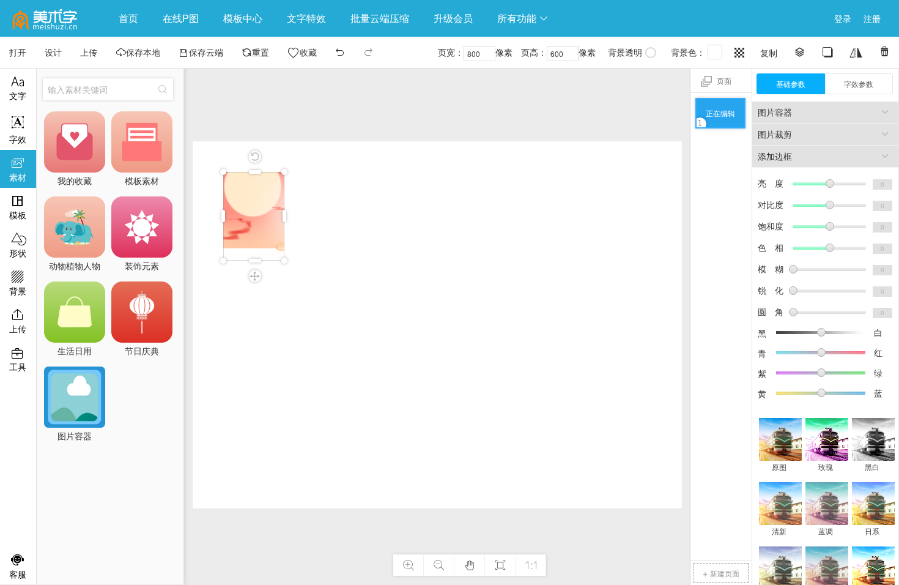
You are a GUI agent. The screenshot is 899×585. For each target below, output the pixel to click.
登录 (842, 18)
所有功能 (523, 18)
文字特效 (306, 18)
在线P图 (181, 18)
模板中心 (242, 18)
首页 (128, 18)
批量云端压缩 (379, 18)
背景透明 (625, 52)
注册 (872, 18)
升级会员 (453, 18)
